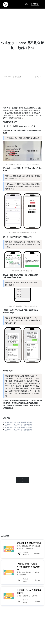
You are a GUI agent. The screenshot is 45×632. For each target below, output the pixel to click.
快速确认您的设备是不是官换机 (27, 596)
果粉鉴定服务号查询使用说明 (29, 543)
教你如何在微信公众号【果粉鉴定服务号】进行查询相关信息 (28, 547)
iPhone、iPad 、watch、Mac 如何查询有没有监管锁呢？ (28, 566)
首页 (26, 3)
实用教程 (34, 3)
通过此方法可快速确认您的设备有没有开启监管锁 (28, 573)
